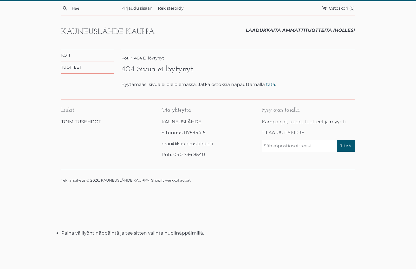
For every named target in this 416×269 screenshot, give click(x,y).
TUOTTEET (71, 67)
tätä (270, 84)
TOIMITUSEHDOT (81, 122)
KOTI (65, 55)
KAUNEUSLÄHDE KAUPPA (108, 32)
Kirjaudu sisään (136, 8)
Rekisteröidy (170, 8)
